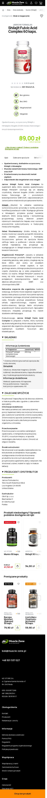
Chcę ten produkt (22, 794)
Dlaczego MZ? (7, 788)
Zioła (8, 10)
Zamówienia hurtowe (10, 767)
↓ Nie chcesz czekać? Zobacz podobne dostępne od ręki (21, 148)
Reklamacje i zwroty (10, 720)
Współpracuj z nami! (10, 763)
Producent (6, 717)
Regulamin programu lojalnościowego (17, 746)
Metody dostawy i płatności (13, 735)
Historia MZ (6, 785)
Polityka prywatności (10, 749)
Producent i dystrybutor (21, 472)
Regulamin (6, 742)
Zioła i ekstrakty (18, 10)
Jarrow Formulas (22, 25)
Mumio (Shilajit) (31, 10)
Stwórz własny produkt (11, 771)
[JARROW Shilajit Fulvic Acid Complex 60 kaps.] (23, 58)
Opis (6, 158)
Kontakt (5, 713)
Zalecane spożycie (21, 158)
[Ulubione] (18, 522)
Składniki (38, 158)
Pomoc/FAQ (6, 738)
